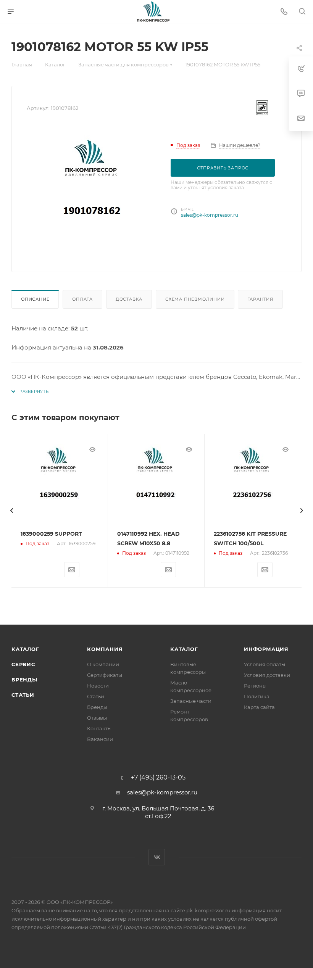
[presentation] (11, 510)
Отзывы (97, 718)
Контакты (99, 728)
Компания (105, 649)
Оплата (82, 299)
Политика (256, 696)
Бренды (24, 679)
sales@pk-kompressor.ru (209, 215)
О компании (103, 664)
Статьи (22, 695)
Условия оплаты (264, 664)
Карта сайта (259, 707)
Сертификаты (104, 675)
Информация (266, 649)
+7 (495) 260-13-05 (158, 778)
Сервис (23, 664)
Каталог (25, 649)
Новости (98, 686)
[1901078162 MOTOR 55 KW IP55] (93, 192)
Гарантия (260, 299)
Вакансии (100, 739)
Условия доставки (267, 675)
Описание (35, 299)
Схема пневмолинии (195, 299)
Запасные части (190, 701)
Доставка (129, 299)
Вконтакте (156, 857)
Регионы (255, 686)
